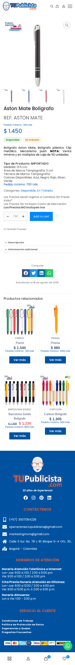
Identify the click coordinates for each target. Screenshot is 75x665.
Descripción (16, 242)
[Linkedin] (49, 497)
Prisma (55, 342)
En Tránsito (45, 190)
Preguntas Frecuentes (16, 632)
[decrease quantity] (8, 216)
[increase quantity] (23, 216)
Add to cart (41, 216)
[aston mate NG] (37, 55)
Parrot (20, 342)
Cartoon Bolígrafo (55, 414)
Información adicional (23, 249)
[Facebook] (25, 497)
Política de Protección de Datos (23, 624)
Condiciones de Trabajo (17, 620)
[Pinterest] (41, 497)
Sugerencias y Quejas (16, 628)
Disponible (28, 190)
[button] (37, 242)
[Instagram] (33, 497)
